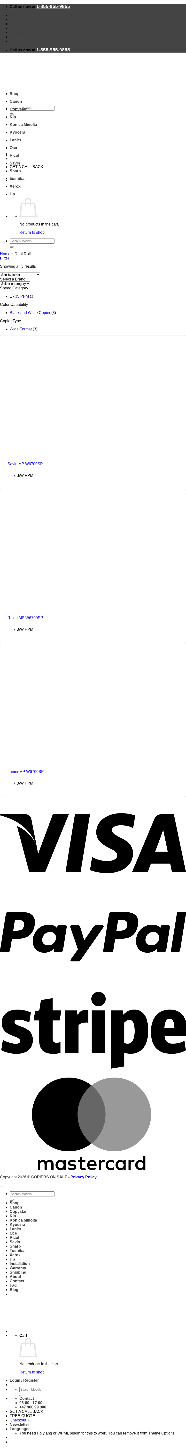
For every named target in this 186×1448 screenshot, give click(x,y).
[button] (4, 258)
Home (5, 254)
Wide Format (21, 329)
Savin (15, 163)
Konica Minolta (23, 125)
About (15, 28)
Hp (12, 194)
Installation (20, 15)
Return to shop (32, 232)
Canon (16, 101)
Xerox (15, 186)
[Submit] (12, 247)
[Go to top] (2, 1186)
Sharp (15, 171)
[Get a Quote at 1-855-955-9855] (34, 154)
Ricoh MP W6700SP (25, 618)
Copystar (18, 109)
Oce (13, 148)
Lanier (15, 140)
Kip (13, 117)
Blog (14, 41)
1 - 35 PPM (19, 296)
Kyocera (17, 132)
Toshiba (17, 179)
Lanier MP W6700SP (26, 772)
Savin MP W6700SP (25, 464)
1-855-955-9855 (53, 6)
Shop (15, 94)
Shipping (18, 24)
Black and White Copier (30, 313)
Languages (20, 1429)
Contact (17, 32)
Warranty (18, 19)
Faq (13, 37)
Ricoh (15, 155)
